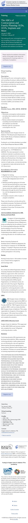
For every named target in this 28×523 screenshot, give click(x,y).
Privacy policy (14, 513)
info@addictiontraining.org (7, 432)
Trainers (15, 505)
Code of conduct (15, 509)
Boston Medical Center (6, 453)
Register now (7, 66)
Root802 (16, 519)
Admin (15, 501)
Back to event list (21, 15)
